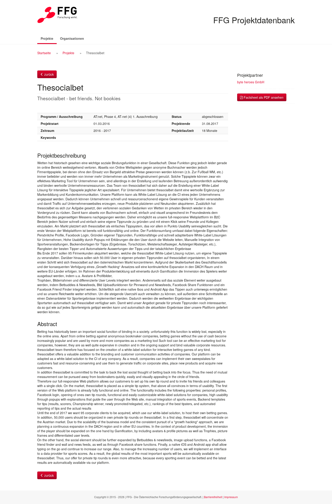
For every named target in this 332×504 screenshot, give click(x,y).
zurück (48, 74)
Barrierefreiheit (213, 497)
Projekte (49, 38)
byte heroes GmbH (250, 82)
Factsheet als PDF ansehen (263, 97)
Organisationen (72, 38)
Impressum (231, 497)
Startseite (44, 53)
